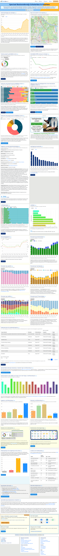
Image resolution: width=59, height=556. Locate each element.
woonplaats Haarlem (15, 489)
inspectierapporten (12, 362)
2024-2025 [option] (6, 59)
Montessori (3, 505)
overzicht (31, 78)
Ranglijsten (42, 543)
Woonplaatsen (27, 541)
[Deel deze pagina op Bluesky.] (47, 522)
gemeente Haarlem (5, 494)
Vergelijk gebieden (4, 143)
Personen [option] (32, 239)
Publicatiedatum (38, 332)
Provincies (22, 542)
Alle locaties (3, 474)
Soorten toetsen (33, 80)
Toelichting (3, 78)
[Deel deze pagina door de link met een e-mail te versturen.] (35, 520)
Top (43, 534)
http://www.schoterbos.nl (13, 165)
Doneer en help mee (5, 522)
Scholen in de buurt (39, 46)
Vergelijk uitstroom (9, 112)
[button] (15, 12)
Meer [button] (51, 1)
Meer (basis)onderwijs (5, 496)
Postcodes (22, 541)
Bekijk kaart (33, 46)
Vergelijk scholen (38, 112)
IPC (51, 504)
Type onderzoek (4, 332)
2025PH (9, 160)
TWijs (7, 158)
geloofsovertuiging (52, 503)
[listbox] (6, 57)
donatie (3, 518)
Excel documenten (14, 443)
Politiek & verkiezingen (24, 551)
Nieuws (42, 542)
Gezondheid (23, 547)
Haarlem (14, 162)
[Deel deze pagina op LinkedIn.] (47, 520)
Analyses (42, 539)
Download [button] (56, 1)
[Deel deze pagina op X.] (41, 522)
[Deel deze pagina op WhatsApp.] (52, 520)
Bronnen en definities (44, 540)
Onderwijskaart (43, 547)
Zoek (36, 1)
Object (53, 332)
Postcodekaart (43, 548)
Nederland (26, 542)
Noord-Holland (21, 162)
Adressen (22, 539)
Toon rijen (4, 357)
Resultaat (29, 332)
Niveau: (2, 57)
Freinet (49, 504)
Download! (33, 446)
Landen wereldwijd (24, 543)
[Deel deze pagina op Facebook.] (41, 520)
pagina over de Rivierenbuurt (26, 369)
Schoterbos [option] (6, 57)
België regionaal (30, 543)
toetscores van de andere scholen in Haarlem (42, 77)
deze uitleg (23, 73)
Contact (42, 552)
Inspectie (44, 332)
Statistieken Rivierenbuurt (5, 372)
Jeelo (53, 504)
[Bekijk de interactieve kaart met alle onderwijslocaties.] (44, 30)
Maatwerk (42, 553)
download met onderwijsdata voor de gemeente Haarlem (37, 396)
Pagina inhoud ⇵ (30, 9)
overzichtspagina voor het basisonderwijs (9, 491)
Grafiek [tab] (3, 16)
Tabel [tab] (6, 16)
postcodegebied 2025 (33, 172)
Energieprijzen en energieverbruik (26, 548)
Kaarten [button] (45, 1)
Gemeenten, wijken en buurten (26, 540)
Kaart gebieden (43, 546)
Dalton (47, 504)
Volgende (56, 359)
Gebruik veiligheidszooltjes (53, 134)
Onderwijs (22, 550)
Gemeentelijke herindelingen (45, 541)
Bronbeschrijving (34, 494)
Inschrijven (3, 531)
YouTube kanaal (43, 554)
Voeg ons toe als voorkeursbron (36, 531)
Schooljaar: (3, 59)
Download (3, 447)
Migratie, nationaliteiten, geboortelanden (27, 549)
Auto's (22, 546)
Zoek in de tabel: (45, 330)
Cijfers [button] (41, 1)
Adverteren (42, 551)
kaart (15, 492)
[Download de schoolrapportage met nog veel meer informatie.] (44, 435)
